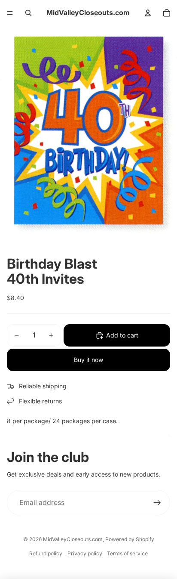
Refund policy (45, 553)
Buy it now (88, 359)
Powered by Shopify (129, 539)
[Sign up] (157, 503)
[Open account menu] (147, 12)
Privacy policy (84, 553)
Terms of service (127, 553)
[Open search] (28, 12)
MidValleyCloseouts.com (73, 539)
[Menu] (10, 13)
